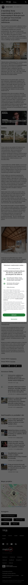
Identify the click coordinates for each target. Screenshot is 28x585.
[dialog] (14, 292)
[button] (14, 287)
